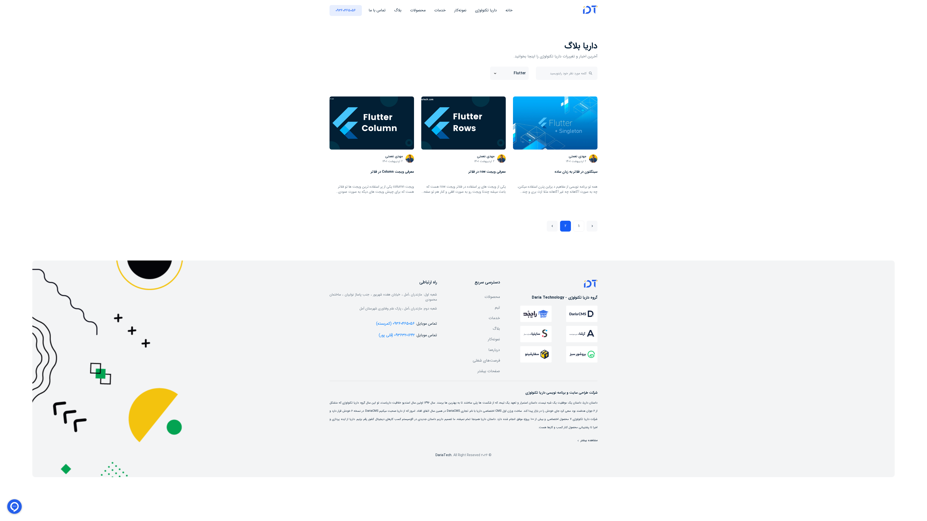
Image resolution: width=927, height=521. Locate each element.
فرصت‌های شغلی (486, 360)
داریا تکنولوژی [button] (486, 10)
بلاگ (397, 10)
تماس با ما (377, 10)
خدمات (440, 10)
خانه (509, 10)
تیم (497, 307)
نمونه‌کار (460, 10)
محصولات (418, 10)
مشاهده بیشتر (588, 440)
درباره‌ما (494, 350)
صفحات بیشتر (489, 371)
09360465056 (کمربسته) (395, 324)
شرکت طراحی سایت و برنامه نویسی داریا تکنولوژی (561, 392)
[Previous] (592, 226)
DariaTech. (443, 455)
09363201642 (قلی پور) (397, 335)
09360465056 (346, 10)
